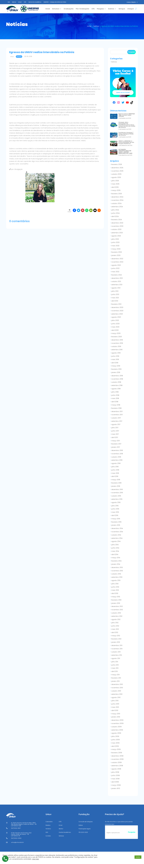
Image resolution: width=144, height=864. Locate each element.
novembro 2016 (117, 454)
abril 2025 (115, 187)
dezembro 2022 (117, 259)
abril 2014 (114, 554)
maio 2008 (115, 779)
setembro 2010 (116, 694)
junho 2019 (115, 356)
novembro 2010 (117, 688)
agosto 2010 (115, 697)
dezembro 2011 (116, 645)
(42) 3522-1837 (16, 828)
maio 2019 (115, 359)
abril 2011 (114, 671)
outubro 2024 (116, 203)
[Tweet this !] (78, 210)
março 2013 (115, 597)
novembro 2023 (117, 226)
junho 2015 (115, 509)
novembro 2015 (117, 493)
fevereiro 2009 (116, 753)
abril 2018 (114, 402)
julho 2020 (115, 320)
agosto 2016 (115, 463)
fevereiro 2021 (116, 304)
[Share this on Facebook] (74, 210)
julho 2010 (114, 701)
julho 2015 (114, 506)
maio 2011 (114, 668)
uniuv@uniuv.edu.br (17, 842)
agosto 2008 (116, 769)
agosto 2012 (115, 619)
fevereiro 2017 (116, 444)
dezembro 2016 (117, 450)
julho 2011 (114, 662)
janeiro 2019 (115, 372)
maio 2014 (115, 551)
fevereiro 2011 (116, 678)
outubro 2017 (116, 418)
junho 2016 (115, 470)
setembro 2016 (116, 460)
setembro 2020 (117, 314)
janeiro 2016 (115, 486)
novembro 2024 (117, 200)
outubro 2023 (116, 229)
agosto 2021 (115, 288)
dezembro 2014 (117, 528)
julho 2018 (114, 392)
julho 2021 (114, 291)
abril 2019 (114, 363)
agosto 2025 (116, 177)
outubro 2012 (116, 613)
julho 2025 (115, 181)
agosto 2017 (115, 424)
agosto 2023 (116, 236)
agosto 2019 (115, 353)
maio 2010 (115, 707)
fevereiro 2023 (116, 252)
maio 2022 (115, 272)
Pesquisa (100, 9)
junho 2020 (115, 324)
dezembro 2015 (117, 489)
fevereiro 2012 (116, 639)
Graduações (68, 9)
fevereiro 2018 (116, 408)
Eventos (111, 9)
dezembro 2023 (117, 223)
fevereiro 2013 (116, 600)
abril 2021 (114, 301)
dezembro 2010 (117, 684)
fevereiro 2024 (116, 220)
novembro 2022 (117, 262)
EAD (9, 2)
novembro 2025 (117, 171)
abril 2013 (114, 593)
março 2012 (115, 636)
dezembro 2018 (117, 376)
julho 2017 (114, 428)
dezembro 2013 (117, 567)
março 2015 (115, 519)
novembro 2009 (117, 723)
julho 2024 (115, 210)
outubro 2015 (116, 496)
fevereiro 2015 (116, 522)
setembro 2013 (116, 577)
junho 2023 (115, 242)
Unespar (130, 9)
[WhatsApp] (86, 210)
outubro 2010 (116, 691)
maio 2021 (115, 298)
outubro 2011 (115, 652)
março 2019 (115, 366)
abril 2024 (115, 216)
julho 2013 (114, 584)
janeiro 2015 (115, 525)
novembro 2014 (117, 532)
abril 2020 (115, 330)
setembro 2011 (116, 655)
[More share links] (99, 210)
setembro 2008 (117, 766)
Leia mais (35, 859)
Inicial (47, 9)
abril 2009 (115, 746)
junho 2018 (115, 395)
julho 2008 (115, 772)
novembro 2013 (117, 571)
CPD (25, 2)
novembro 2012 (117, 610)
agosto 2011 (115, 658)
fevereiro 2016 (116, 483)
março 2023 (115, 249)
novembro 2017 (117, 415)
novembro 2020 (117, 311)
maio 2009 (115, 743)
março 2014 (115, 558)
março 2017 (115, 441)
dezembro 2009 (117, 720)
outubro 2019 (116, 346)
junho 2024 (115, 213)
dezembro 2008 (117, 756)
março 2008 (116, 785)
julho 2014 (114, 545)
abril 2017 (114, 437)
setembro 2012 (116, 616)
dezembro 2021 (117, 278)
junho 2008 (115, 775)
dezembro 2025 (117, 168)
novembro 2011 (116, 649)
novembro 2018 (117, 379)
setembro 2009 (117, 730)
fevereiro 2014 (116, 561)
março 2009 (116, 749)
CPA (93, 9)
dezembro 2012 (117, 606)
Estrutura (55, 9)
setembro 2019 (116, 350)
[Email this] (95, 210)
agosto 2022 (116, 265)
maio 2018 (115, 398)
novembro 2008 (117, 759)
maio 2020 (115, 327)
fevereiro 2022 (116, 275)
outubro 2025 (116, 174)
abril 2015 (114, 515)
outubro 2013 (116, 574)
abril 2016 (114, 476)
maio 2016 (115, 473)
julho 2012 (114, 623)
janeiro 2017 (115, 447)
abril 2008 (115, 782)
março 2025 (115, 190)
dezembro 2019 (117, 340)
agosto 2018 (115, 389)
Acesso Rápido (131, 2)
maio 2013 (115, 590)
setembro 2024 (117, 207)
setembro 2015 (116, 499)
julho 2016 (114, 467)
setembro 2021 (116, 285)
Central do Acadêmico (34, 2)
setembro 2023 (117, 233)
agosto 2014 (115, 541)
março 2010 (115, 714)
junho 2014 (115, 548)
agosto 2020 (116, 317)
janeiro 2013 (115, 603)
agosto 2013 (115, 580)
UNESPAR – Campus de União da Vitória (55, 2)
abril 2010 (114, 710)
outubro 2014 (116, 535)
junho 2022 (115, 268)
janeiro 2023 (115, 255)
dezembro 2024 (117, 197)
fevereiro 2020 (116, 337)
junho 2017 (115, 431)
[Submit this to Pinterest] (82, 210)
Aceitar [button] (138, 857)
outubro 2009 (116, 727)
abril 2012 (114, 632)
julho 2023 (115, 239)
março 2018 (115, 405)
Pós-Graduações (82, 9)
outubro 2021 (116, 281)
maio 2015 (115, 512)
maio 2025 (115, 184)
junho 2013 (115, 587)
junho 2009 (115, 740)
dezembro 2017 (117, 411)
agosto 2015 (115, 502)
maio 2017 (115, 434)
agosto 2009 (116, 733)
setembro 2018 (116, 385)
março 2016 (115, 480)
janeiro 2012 (115, 642)
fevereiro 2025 (116, 194)
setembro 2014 (116, 538)
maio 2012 (115, 629)
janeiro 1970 (115, 788)
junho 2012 (115, 626)
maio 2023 (115, 246)
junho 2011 (115, 665)
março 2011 (115, 675)
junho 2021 (115, 294)
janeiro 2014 (115, 564)
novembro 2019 (117, 343)
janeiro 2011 (115, 681)
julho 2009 (115, 736)
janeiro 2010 (115, 717)
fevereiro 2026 (116, 164)
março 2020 (115, 333)
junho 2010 (115, 704)
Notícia (114, 62)
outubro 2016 (116, 457)
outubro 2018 (116, 382)
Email (20, 2)
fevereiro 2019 (116, 369)
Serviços (122, 9)
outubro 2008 (116, 762)
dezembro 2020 (117, 307)
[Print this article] (91, 210)
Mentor (14, 2)
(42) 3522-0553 (16, 838)
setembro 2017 (116, 421)
